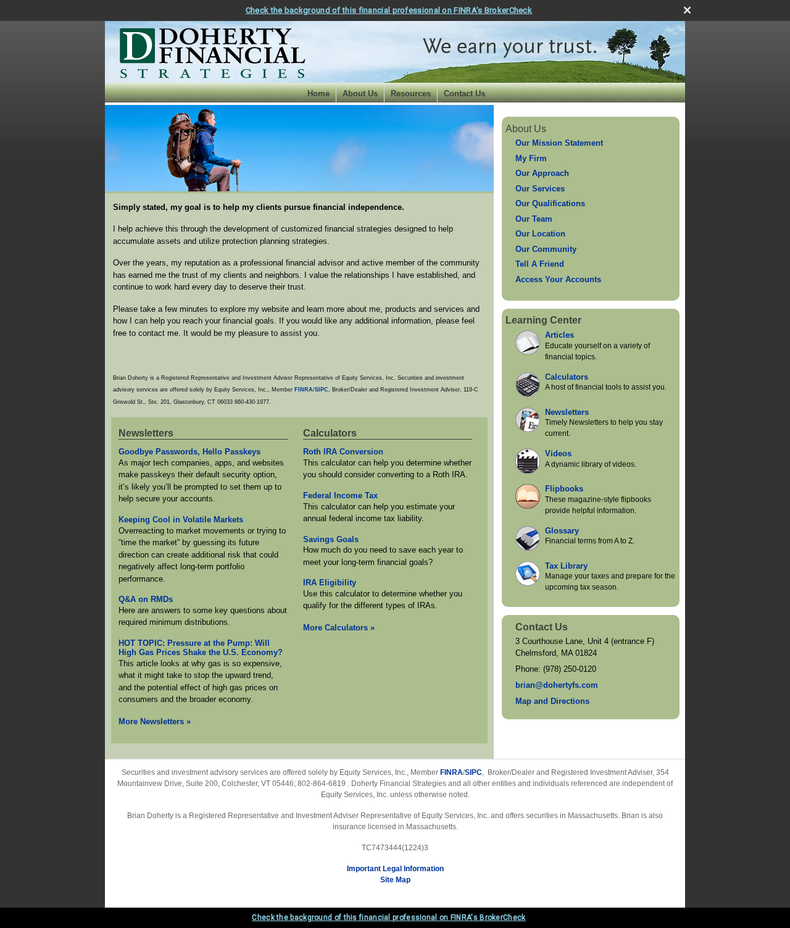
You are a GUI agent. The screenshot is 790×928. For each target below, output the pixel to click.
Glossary (562, 530)
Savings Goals (331, 539)
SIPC (473, 772)
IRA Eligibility (329, 582)
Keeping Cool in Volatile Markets (180, 519)
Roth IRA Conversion (343, 451)
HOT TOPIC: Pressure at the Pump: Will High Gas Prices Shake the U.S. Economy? (200, 648)
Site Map (395, 880)
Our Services (540, 188)
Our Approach (542, 173)
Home (318, 93)
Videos (558, 453)
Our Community (545, 249)
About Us (360, 93)
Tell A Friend (539, 264)
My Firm (531, 158)
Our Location (540, 233)
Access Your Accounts (558, 279)
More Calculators (339, 627)
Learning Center (543, 320)
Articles (559, 335)
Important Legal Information (395, 868)
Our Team (533, 219)
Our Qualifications (550, 203)
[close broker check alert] (687, 10)
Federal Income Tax (340, 495)
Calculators (330, 433)
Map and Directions (552, 701)
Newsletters (145, 433)
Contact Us (464, 93)
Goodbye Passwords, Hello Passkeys (189, 451)
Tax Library (566, 566)
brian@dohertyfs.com (556, 685)
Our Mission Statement (559, 143)
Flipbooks (564, 488)
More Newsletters (154, 721)
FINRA (451, 772)
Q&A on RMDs (145, 599)
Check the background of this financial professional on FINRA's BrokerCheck (389, 10)
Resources (411, 93)
